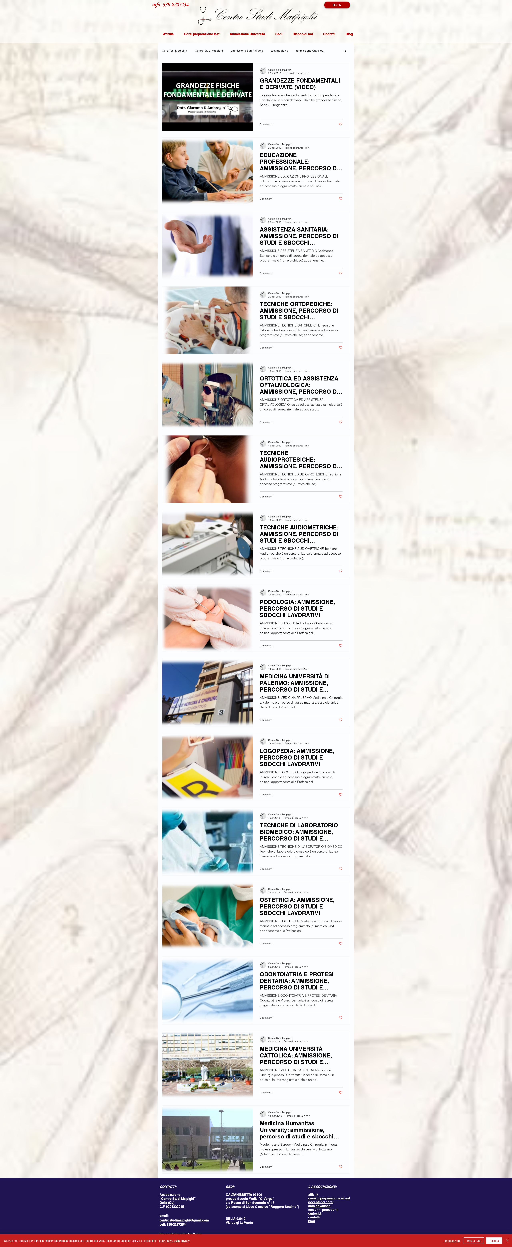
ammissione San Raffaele (247, 50)
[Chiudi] (507, 1240)
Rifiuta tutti (473, 1241)
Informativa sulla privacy (174, 1241)
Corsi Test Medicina (174, 50)
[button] (345, 51)
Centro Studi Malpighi (209, 50)
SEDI (229, 1187)
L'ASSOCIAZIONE (322, 1187)
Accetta (494, 1241)
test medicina (279, 50)
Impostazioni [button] (452, 1241)
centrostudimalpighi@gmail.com (184, 1220)
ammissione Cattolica (309, 50)
